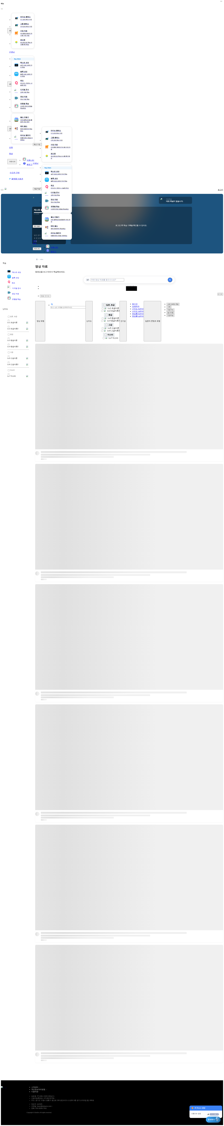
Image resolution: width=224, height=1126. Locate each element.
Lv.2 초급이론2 (113, 311)
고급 (110, 325)
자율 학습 (10, 84)
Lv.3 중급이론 (113, 318)
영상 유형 (40, 321)
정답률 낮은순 (138, 316)
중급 (110, 315)
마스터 (110, 335)
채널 (11, 154)
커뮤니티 (12, 161)
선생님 (12, 52)
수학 (168, 307)
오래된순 (136, 306)
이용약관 (34, 1092)
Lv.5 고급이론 (113, 328)
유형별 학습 (16, 299)
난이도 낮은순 (138, 311)
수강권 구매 (14, 173)
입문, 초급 (110, 305)
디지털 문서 (16, 288)
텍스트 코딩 (16, 272)
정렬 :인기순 (45, 296)
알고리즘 (170, 312)
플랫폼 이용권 (17, 179)
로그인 (220, 190)
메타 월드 (10, 129)
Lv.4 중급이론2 (113, 321)
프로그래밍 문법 (172, 304)
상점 (11, 147)
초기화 (220, 294)
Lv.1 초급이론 (113, 308)
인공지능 (170, 315)
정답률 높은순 (138, 314)
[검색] (170, 279)
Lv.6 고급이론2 (113, 331)
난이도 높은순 (138, 309)
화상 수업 (10, 31)
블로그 (53, 252)
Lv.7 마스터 (113, 338)
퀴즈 (13, 283)
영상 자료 (15, 294)
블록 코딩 (15, 278)
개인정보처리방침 (38, 1089)
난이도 (89, 321)
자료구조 (170, 310)
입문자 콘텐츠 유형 (152, 321)
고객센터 (34, 1087)
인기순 (123, 321)
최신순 (135, 304)
